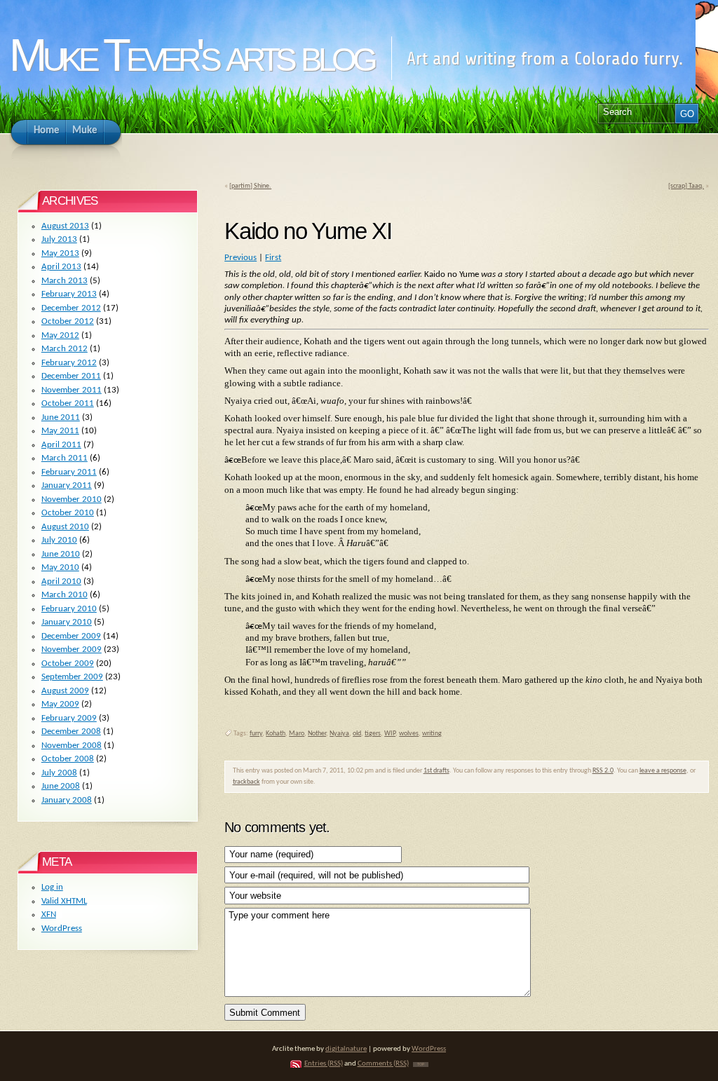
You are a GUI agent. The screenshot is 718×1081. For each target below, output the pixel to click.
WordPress (61, 928)
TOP (420, 1064)
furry (256, 733)
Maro (296, 733)
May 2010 (60, 567)
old (357, 733)
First (273, 257)
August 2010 (65, 526)
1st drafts (436, 771)
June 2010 (60, 554)
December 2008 (71, 731)
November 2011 (71, 390)
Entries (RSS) (323, 1064)
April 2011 (61, 444)
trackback (246, 782)
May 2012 (60, 335)
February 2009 (69, 718)
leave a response (662, 771)
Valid (64, 901)
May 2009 (60, 704)
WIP (389, 733)
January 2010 (66, 622)
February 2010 (69, 608)
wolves (409, 733)
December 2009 (71, 636)
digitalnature (346, 1049)
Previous (240, 257)
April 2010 (61, 581)
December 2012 (71, 308)
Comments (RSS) (383, 1064)
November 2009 (71, 649)
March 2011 (64, 458)
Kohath (275, 733)
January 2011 (66, 485)
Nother (317, 733)
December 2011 (71, 376)
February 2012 (69, 362)
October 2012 (67, 321)
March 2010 (64, 594)
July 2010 (59, 540)
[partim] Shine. (250, 186)
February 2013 (69, 294)
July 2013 (59, 239)
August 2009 (65, 690)
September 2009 (72, 676)
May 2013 (60, 253)
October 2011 (67, 403)
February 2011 (69, 472)
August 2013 (65, 226)
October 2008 (67, 758)
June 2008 (60, 786)
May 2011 (60, 430)
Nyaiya (339, 733)
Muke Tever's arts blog (191, 55)
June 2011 (60, 417)
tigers (373, 733)
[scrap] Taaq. (686, 186)
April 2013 (61, 266)
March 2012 (64, 348)
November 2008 (71, 745)
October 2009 (67, 663)
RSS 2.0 (603, 771)
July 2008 (59, 772)
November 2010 (71, 499)
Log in (52, 887)
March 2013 (64, 280)
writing (432, 733)
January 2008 (66, 800)
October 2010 (67, 512)
